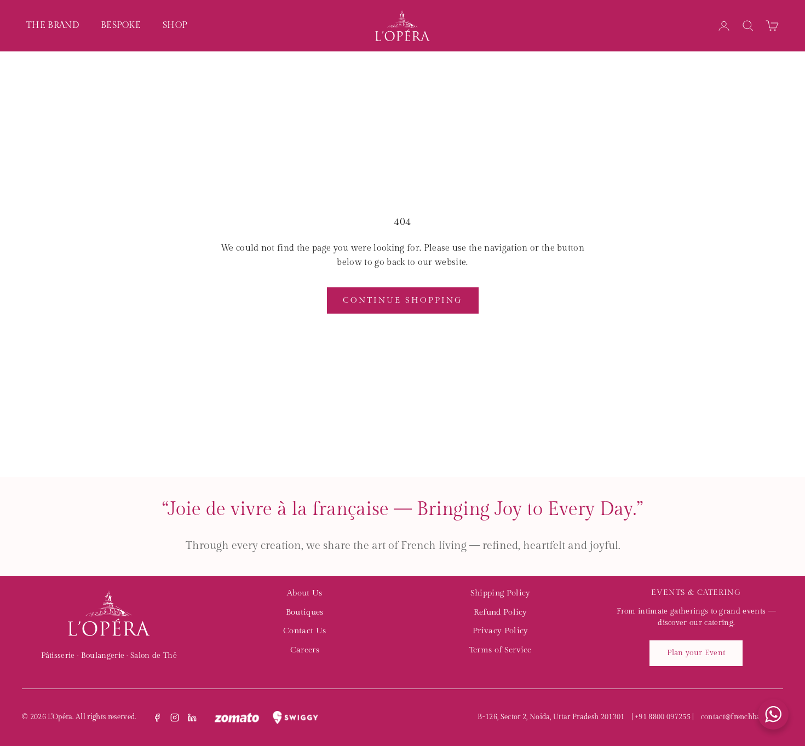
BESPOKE (121, 25)
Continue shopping (403, 300)
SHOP (175, 25)
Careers (304, 650)
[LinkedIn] (192, 717)
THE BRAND (52, 25)
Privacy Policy (500, 630)
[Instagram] (174, 717)
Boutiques (305, 612)
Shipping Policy (500, 593)
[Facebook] (157, 717)
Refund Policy (500, 612)
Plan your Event (696, 653)
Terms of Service (500, 650)
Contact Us (304, 630)
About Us (305, 593)
